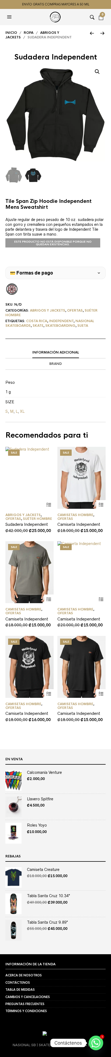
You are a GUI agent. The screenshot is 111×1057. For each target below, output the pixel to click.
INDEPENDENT (61, 321)
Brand (55, 364)
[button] (10, 17)
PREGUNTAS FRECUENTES (24, 1004)
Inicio (11, 33)
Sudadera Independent (26, 524)
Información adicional (55, 352)
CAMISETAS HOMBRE (75, 515)
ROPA (28, 33)
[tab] (55, 352)
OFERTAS (75, 310)
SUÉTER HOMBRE (37, 519)
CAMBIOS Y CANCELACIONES (27, 997)
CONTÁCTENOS (17, 983)
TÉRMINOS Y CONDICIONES (26, 1011)
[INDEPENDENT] (11, 289)
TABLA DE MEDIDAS (20, 990)
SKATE (38, 325)
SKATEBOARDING (60, 325)
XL (22, 411)
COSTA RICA (36, 321)
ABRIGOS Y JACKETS (47, 310)
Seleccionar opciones (49, 505)
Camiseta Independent (78, 524)
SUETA (82, 325)
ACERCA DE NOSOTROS (23, 975)
